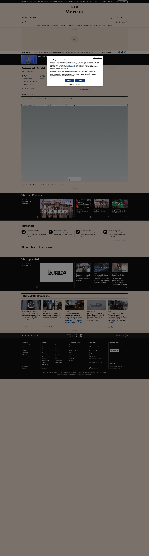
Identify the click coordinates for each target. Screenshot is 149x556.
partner (94, 71)
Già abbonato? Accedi (75, 84)
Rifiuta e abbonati (97, 57)
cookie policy (72, 66)
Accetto (80, 80)
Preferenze (69, 80)
